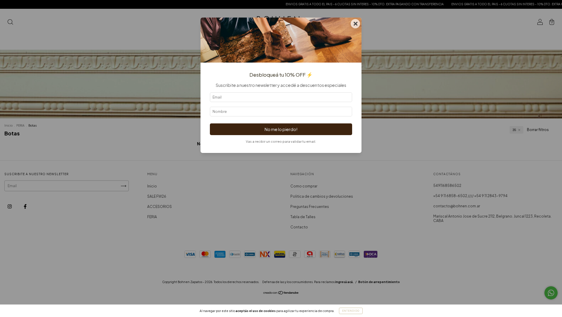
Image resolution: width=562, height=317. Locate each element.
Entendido (350, 310)
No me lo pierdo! (281, 129)
